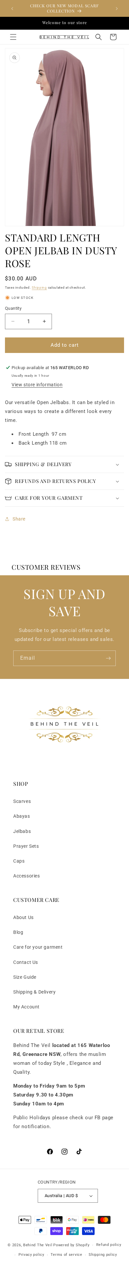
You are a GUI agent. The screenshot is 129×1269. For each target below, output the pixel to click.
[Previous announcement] (12, 8)
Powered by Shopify (71, 1245)
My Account (26, 1006)
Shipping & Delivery (34, 992)
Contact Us (25, 962)
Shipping (39, 287)
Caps (18, 861)
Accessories (26, 875)
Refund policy (108, 1245)
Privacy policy (31, 1255)
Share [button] (19, 519)
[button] (13, 37)
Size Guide (24, 977)
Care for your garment (38, 947)
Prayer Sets (26, 846)
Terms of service (66, 1255)
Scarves (22, 801)
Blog (18, 932)
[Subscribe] (108, 658)
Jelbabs (22, 831)
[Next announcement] (116, 8)
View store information (37, 384)
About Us (23, 917)
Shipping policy (103, 1255)
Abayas (21, 816)
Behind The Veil (38, 1245)
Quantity (13, 308)
